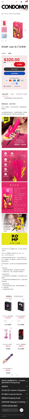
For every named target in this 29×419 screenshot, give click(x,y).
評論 (12, 94)
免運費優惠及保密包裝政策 (13, 98)
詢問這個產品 (15, 73)
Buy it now (14, 69)
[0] (26, 2)
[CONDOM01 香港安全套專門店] (14, 8)
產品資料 (5, 94)
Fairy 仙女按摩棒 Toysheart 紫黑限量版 (12, 368)
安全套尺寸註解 (21, 94)
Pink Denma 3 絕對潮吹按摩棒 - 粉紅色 (12, 344)
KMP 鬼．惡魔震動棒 (21, 344)
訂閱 (21, 410)
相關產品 (9, 296)
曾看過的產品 (18, 296)
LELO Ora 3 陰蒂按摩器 (8, 316)
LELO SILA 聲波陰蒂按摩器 (21, 316)
